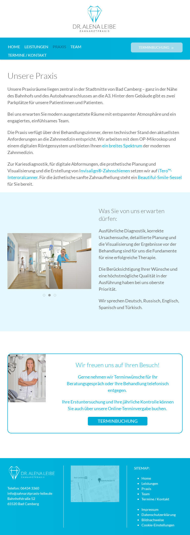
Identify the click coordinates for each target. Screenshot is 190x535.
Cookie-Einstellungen (158, 525)
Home (14, 46)
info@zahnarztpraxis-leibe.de (29, 493)
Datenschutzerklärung (159, 515)
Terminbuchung (118, 421)
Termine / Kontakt (27, 55)
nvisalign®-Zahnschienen (105, 170)
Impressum (150, 509)
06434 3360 (30, 488)
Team (76, 46)
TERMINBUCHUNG (154, 47)
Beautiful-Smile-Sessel (160, 177)
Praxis (59, 46)
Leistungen (36, 46)
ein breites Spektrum (122, 145)
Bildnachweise (153, 520)
